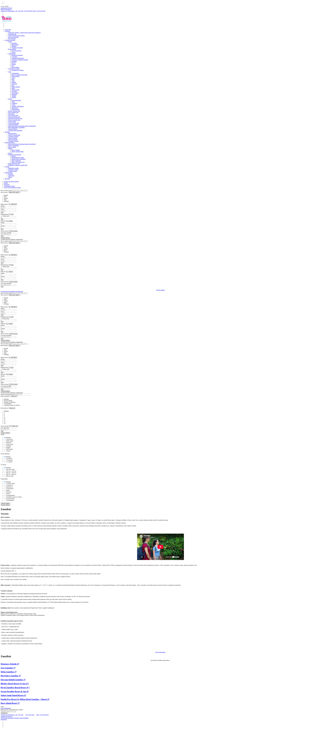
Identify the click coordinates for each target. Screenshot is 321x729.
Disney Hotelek (16, 150)
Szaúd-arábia (15, 93)
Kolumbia (14, 61)
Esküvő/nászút (9, 172)
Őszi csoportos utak (13, 112)
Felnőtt (2, 222)
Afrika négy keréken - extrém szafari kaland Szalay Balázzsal (24, 32)
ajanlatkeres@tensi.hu (6, 8)
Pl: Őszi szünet (13, 231)
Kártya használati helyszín (7, 394)
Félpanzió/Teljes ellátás (18, 157)
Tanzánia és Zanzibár (17, 47)
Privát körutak (12, 38)
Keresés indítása (5, 238)
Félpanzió (8, 442)
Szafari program (10, 498)
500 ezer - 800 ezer (11, 474)
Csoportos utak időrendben (15, 130)
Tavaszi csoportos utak (14, 120)
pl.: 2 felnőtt (9, 221)
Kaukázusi (14, 84)
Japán (13, 80)
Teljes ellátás (9, 449)
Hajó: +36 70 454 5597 (39, 11)
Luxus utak (8, 29)
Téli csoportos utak (13, 115)
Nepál (13, 88)
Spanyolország (15, 109)
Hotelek (10, 148)
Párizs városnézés (16, 160)
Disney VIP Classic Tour (18, 162)
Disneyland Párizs (16, 100)
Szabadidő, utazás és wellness (14, 497)
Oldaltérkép (4, 719)
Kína (13, 85)
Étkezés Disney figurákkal (18, 159)
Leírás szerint (9, 444)
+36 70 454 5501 (28, 11)
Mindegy (8, 437)
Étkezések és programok (14, 154)
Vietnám (14, 97)
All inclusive (9, 439)
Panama (14, 64)
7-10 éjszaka (9, 460)
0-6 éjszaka (9, 458)
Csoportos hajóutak (13, 124)
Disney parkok (12, 147)
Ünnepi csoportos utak (14, 117)
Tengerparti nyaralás (9, 186)
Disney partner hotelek (17, 151)
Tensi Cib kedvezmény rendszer (12, 187)
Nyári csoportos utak (13, 123)
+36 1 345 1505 (19, 11)
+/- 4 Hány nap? (5, 216)
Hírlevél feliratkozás (6, 9)
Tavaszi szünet (12, 121)
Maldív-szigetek (16, 87)
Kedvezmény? (4, 408)
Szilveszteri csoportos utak (15, 118)
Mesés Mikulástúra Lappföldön (16, 127)
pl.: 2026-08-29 (12, 204)
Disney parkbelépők (13, 145)
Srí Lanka (14, 91)
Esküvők (10, 174)
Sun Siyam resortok (13, 37)
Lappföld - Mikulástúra (18, 106)
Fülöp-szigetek (15, 76)
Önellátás (8, 446)
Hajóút (6, 183)
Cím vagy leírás (5, 427)
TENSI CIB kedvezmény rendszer (10, 718)
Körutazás (6, 184)
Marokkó (14, 46)
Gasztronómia (9, 488)
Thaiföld (14, 96)
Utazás (10, 153)
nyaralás (7, 166)
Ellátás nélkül (9, 441)
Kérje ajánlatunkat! (160, 652)
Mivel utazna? (4, 192)
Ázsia (9, 71)
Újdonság (7, 31)
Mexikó (14, 62)
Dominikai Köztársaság (18, 58)
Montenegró (15, 108)
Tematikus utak (12, 34)
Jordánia (14, 82)
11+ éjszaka (9, 462)
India (13, 79)
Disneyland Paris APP (14, 163)
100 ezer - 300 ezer (11, 471)
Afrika (10, 41)
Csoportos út (9, 485)
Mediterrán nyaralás (13, 168)
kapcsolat (7, 178)
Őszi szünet (11, 114)
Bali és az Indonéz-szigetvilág (19, 74)
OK (2, 212)
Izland (13, 102)
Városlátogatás (10, 500)
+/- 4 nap (11, 214)
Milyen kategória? (5, 396)
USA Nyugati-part (16, 50)
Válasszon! (14, 396)
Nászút (10, 177)
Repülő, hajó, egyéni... (14, 192)
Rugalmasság (4, 214)
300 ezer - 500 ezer (11, 472)
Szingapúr (14, 94)
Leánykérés (11, 175)
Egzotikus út (9, 487)
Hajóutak (7, 132)
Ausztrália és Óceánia (14, 68)
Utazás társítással (12, 129)
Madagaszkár (15, 44)
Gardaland (14, 103)
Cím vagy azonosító (6, 232)
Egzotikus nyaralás (13, 169)
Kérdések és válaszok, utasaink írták (17, 165)
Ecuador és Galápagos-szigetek (20, 59)
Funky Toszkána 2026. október (16, 35)
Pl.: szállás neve (14, 426)
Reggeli (14, 156)
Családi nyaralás (12, 171)
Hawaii (13, 52)
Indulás (3, 206)
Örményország (15, 90)
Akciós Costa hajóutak (14, 135)
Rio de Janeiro (15, 67)
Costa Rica (14, 56)
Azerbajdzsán (15, 73)
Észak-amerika (12, 49)
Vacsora (8, 451)
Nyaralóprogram (10, 495)
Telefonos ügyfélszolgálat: (7, 11)
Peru (13, 65)
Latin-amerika (12, 53)
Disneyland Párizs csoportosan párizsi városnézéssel (22, 126)
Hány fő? (3, 221)
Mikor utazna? (4, 204)
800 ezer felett (10, 476)
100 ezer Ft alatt (10, 469)
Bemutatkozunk (12, 133)
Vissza (2, 209)
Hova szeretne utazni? (6, 190)
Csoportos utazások (10, 40)
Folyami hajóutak (12, 139)
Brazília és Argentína (17, 55)
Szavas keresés (5, 231)
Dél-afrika (14, 43)
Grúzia (13, 77)
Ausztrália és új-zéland (17, 70)
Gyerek (3, 226)
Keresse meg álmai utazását (11, 181)
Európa (10, 99)
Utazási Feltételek (24, 718)
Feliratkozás (4, 713)
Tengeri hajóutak (12, 138)
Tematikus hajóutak (13, 141)
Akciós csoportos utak (14, 111)
